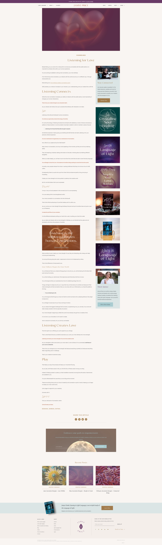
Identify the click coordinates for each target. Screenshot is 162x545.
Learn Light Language (41, 523)
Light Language (42, 5)
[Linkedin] (105, 529)
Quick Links (40, 519)
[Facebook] (95, 529)
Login (121, 5)
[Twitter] (102, 529)
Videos (110, 5)
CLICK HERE (89, 1)
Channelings (81, 55)
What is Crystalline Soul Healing (42, 525)
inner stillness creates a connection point (60, 82)
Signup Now (103, 100)
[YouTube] (108, 529)
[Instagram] (99, 529)
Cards (55, 525)
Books (55, 523)
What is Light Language (41, 521)
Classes (58, 5)
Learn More (107, 508)
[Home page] (81, 5)
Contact (38, 533)
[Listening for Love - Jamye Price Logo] (81, 526)
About (51, 5)
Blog (104, 5)
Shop (115, 5)
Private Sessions (57, 529)
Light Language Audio (57, 527)
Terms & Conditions (40, 531)
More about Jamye (105, 304)
